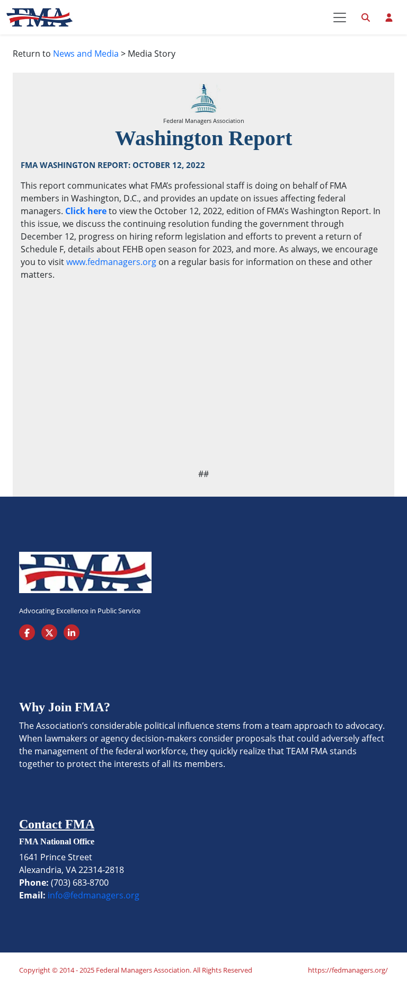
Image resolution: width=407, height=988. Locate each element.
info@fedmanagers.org (93, 895)
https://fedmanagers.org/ (348, 970)
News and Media (86, 53)
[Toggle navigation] (339, 17)
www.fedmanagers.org (111, 262)
